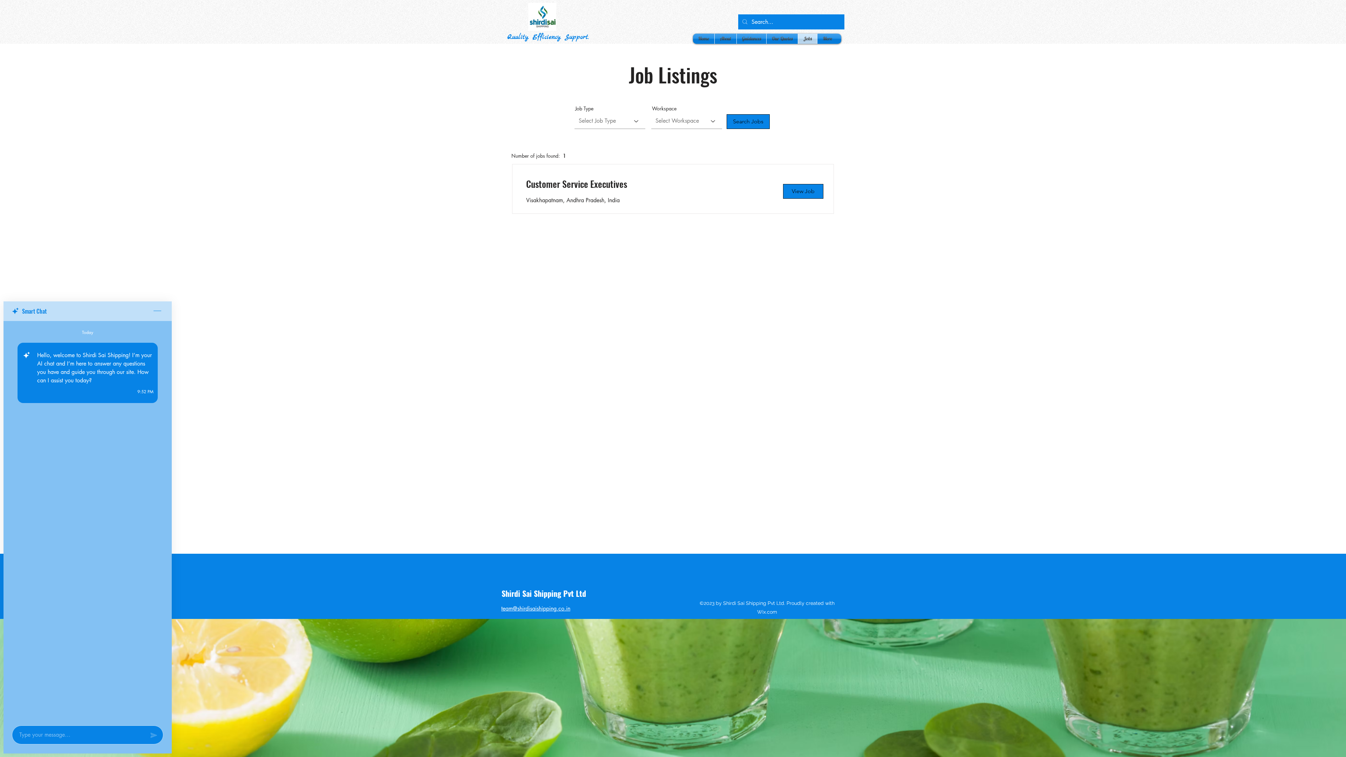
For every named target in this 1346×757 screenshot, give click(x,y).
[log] (88, 521)
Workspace (664, 108)
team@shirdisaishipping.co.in (535, 608)
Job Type (584, 108)
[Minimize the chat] (157, 311)
